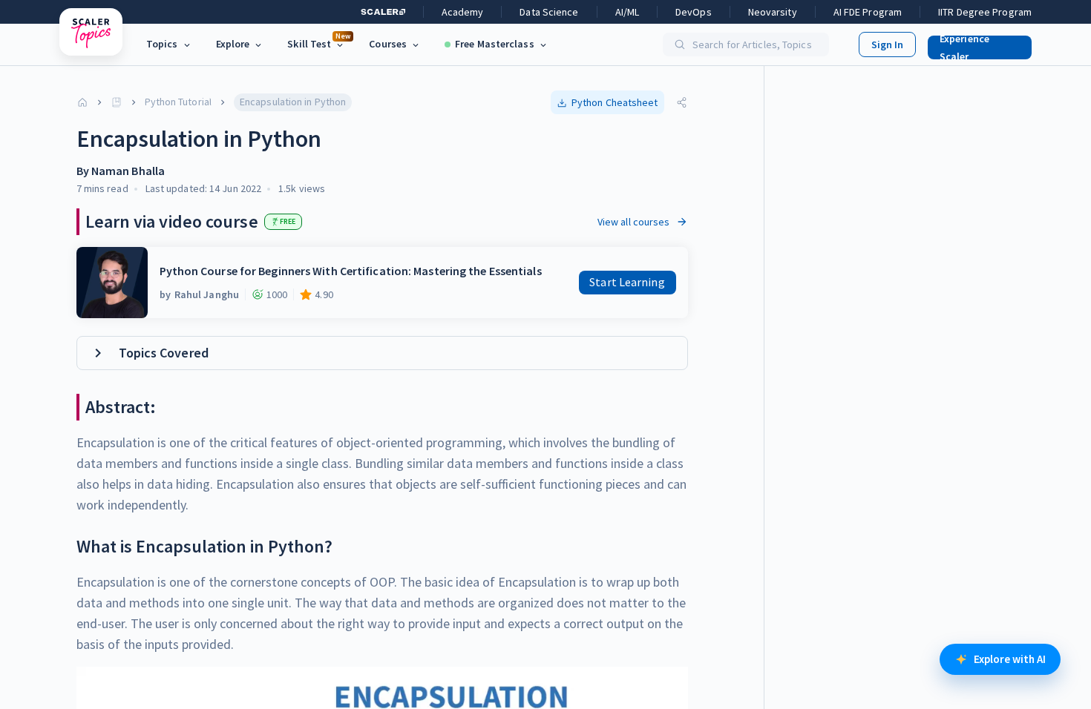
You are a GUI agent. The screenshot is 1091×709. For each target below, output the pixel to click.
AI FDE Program (867, 12)
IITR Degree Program (985, 12)
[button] (974, 44)
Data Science (549, 12)
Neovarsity (772, 12)
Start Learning (626, 281)
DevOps (693, 12)
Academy (463, 12)
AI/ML (627, 12)
